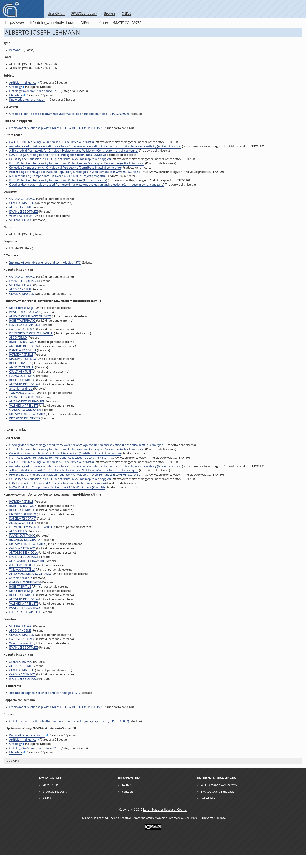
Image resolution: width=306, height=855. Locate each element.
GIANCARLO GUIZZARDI (25, 410)
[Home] (22, 9)
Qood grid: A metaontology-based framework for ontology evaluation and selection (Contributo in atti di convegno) (86, 184)
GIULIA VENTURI (20, 371)
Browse (109, 13)
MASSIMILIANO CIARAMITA (27, 414)
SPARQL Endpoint (84, 13)
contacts (128, 792)
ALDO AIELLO (18, 337)
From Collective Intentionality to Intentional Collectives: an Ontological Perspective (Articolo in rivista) (76, 163)
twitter (126, 785)
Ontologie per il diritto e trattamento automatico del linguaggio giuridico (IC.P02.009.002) (69, 114)
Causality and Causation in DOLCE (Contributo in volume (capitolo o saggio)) (60, 159)
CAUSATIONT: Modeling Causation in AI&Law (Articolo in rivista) (51, 142)
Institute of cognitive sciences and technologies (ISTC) (45, 262)
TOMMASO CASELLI (22, 393)
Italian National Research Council (165, 809)
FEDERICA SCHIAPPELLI (24, 325)
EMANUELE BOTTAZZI (23, 211)
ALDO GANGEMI (20, 207)
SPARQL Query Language (217, 792)
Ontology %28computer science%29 (33, 91)
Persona (14, 50)
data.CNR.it (56, 13)
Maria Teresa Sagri (21, 308)
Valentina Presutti (21, 216)
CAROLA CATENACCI (22, 199)
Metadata (15, 95)
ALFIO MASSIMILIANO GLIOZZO (30, 316)
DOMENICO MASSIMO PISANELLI (31, 333)
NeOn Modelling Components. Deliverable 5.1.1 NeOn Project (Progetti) (57, 176)
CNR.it (126, 13)
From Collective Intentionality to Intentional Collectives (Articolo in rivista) (58, 180)
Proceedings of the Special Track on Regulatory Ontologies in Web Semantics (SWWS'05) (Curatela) (75, 172)
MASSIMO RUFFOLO (22, 359)
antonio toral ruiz (21, 388)
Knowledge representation (27, 99)
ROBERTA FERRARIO (22, 320)
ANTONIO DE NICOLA (23, 346)
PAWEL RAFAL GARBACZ (24, 312)
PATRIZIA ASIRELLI (21, 354)
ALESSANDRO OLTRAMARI (26, 401)
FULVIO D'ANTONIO (22, 376)
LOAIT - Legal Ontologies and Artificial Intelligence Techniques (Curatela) (57, 155)
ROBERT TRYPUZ (20, 363)
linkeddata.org (210, 798)
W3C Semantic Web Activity (219, 785)
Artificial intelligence (22, 82)
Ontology (15, 87)
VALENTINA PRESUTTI (23, 405)
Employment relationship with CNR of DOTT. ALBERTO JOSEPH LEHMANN (58, 128)
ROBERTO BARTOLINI (23, 342)
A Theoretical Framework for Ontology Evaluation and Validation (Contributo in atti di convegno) (73, 150)
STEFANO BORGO (21, 220)
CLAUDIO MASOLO (21, 203)
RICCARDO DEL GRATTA (24, 418)
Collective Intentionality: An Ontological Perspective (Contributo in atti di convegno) (65, 167)
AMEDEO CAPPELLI (21, 367)
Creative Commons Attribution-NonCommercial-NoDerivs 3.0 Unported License (173, 818)
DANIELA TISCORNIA (22, 350)
